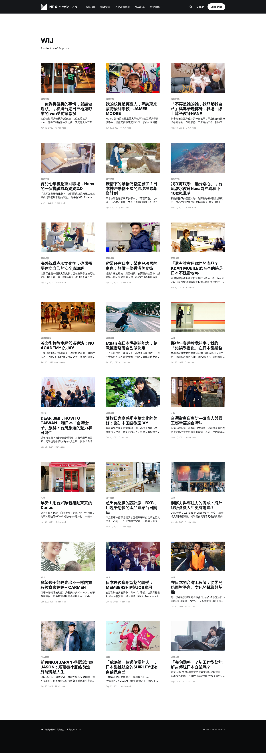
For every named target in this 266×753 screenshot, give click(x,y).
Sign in (200, 6)
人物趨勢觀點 (122, 6)
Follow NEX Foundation (214, 729)
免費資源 (155, 6)
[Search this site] (190, 6)
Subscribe (216, 6)
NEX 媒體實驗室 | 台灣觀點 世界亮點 (57, 729)
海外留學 (105, 6)
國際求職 (90, 6)
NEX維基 (140, 6)
